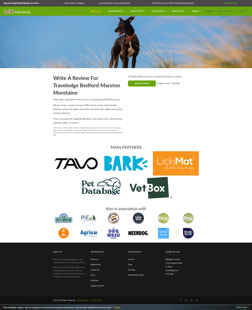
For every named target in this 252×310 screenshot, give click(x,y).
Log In (243, 11)
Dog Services (178, 11)
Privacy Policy (82, 300)
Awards (97, 11)
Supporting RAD (97, 286)
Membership (96, 265)
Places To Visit (137, 11)
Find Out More (230, 3)
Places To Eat (158, 11)
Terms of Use (96, 300)
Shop (219, 11)
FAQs (93, 275)
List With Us (229, 11)
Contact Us (95, 270)
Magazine (210, 11)
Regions (196, 11)
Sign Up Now (142, 83)
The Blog (131, 270)
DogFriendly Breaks (136, 275)
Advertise (94, 281)
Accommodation (115, 11)
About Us (94, 259)
